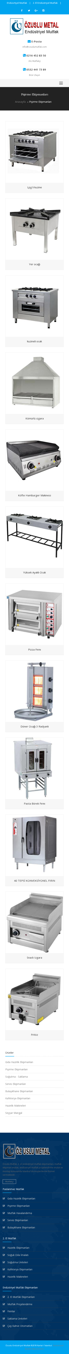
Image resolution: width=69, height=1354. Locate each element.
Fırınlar (11, 1311)
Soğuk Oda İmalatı (17, 1255)
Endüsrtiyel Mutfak (17, 2)
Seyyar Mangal (13, 1113)
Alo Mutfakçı (34, 61)
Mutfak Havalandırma (19, 1213)
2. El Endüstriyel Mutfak (45, 2)
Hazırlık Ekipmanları (18, 1247)
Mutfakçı (9, 1181)
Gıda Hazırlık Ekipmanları (19, 1062)
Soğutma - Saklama (16, 1076)
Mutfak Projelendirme (19, 1304)
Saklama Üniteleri (17, 1318)
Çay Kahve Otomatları (20, 1326)
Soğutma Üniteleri (17, 1262)
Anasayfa (20, 101)
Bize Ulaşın (34, 75)
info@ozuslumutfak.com (34, 46)
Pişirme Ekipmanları (16, 1069)
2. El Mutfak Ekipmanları (21, 1297)
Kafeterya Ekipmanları (17, 1098)
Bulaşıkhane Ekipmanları (19, 1091)
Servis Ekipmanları (15, 1084)
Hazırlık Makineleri (15, 1105)
